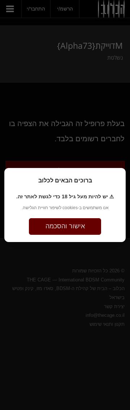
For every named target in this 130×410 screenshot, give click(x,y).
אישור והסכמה (65, 226)
